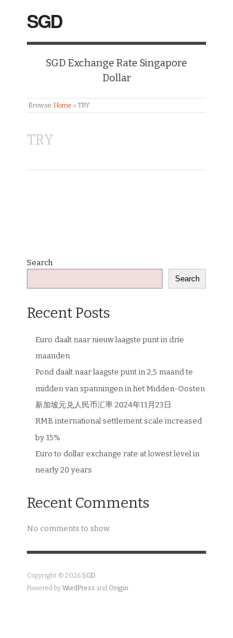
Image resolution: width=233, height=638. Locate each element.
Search (40, 262)
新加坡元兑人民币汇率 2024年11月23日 (103, 404)
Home (63, 105)
